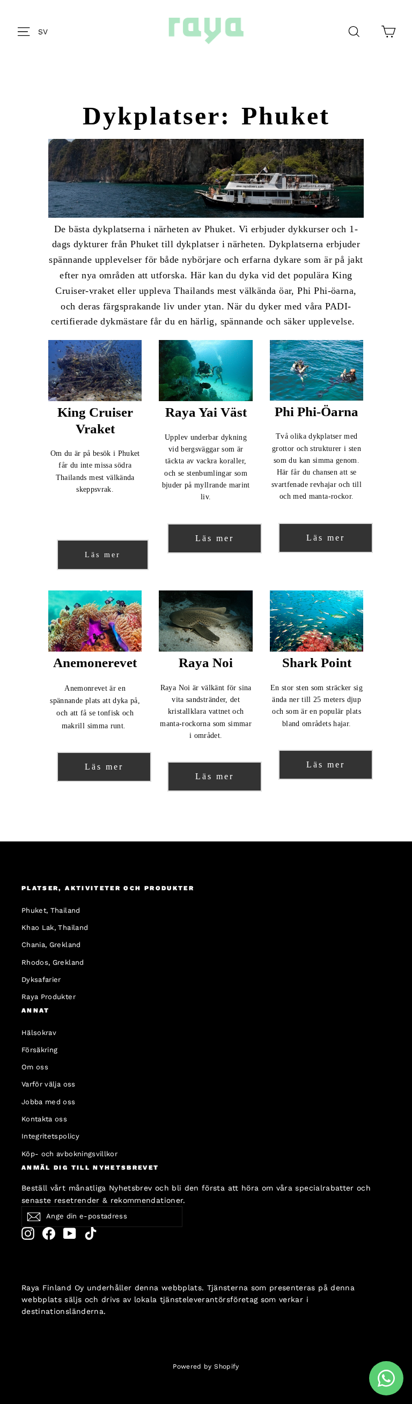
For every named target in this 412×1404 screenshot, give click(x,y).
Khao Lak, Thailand (54, 927)
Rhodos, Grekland (52, 962)
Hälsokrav (38, 1033)
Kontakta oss (44, 1119)
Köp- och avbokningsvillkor (69, 1154)
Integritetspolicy (50, 1136)
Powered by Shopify (206, 1366)
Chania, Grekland (51, 945)
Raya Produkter (48, 997)
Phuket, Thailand (50, 910)
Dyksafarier (41, 980)
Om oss (34, 1067)
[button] (45, 31)
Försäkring (39, 1050)
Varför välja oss (48, 1084)
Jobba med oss (48, 1102)
